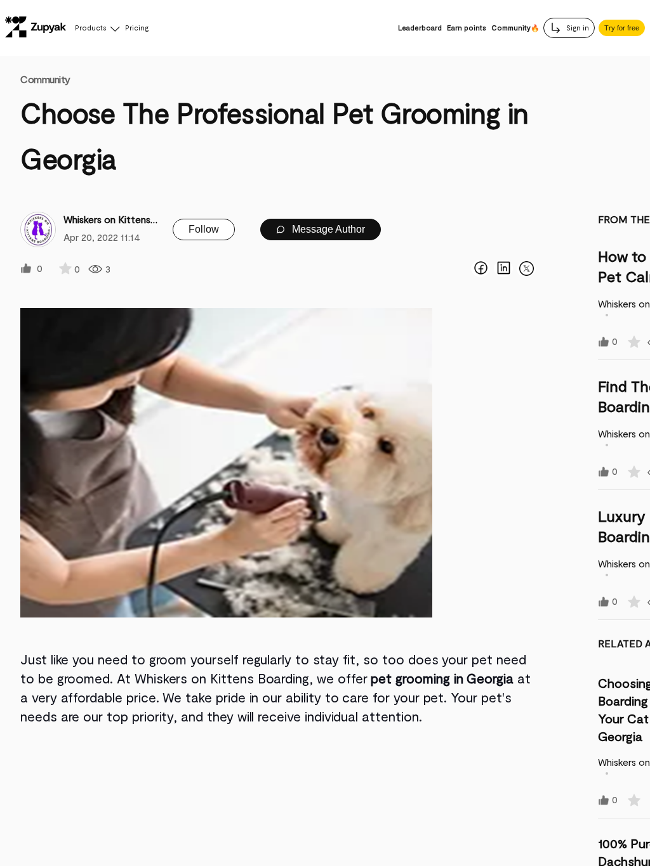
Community (45, 79)
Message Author (327, 229)
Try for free (621, 28)
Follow (204, 229)
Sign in (576, 27)
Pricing (137, 27)
